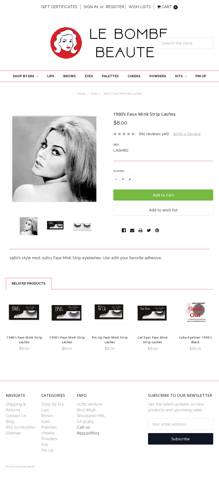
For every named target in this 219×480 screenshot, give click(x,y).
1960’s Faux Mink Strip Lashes (123, 93)
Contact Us (16, 415)
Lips (50, 76)
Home (81, 93)
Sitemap (13, 433)
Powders (157, 76)
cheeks (134, 76)
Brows (69, 76)
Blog (10, 421)
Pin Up (200, 76)
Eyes (89, 76)
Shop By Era (24, 76)
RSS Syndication (21, 427)
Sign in (91, 6)
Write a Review (187, 134)
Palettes (110, 76)
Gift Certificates (59, 6)
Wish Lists (140, 6)
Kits (179, 76)
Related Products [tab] (29, 283)
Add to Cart (24, 313)
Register (115, 6)
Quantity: (119, 171)
